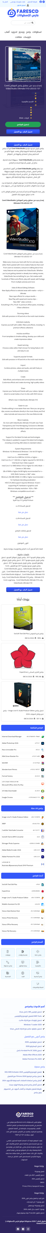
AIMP (4, 823)
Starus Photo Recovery (10, 917)
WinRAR (5, 762)
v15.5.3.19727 (35, 769)
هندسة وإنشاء (23, 955)
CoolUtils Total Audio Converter (12, 830)
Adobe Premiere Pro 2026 (11, 856)
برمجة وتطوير (23, 965)
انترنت (23, 976)
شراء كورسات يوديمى (17, 1)
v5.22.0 (37, 776)
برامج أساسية (38, 976)
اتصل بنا (5, 1)
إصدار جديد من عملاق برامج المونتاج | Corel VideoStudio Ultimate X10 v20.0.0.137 (23, 87)
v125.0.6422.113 (34, 797)
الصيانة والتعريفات (38, 987)
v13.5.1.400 (36, 756)
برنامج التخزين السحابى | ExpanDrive (32, 672)
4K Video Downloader (9, 790)
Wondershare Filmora (9, 769)
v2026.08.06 (36, 891)
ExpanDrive (6, 890)
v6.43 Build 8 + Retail (33, 736)
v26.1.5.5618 (35, 897)
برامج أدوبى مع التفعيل (34, 1036)
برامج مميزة (39, 1067)
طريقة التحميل (32, 1)
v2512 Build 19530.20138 (10, 781)
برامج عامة (38, 955)
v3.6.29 (37, 904)
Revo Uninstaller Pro (9, 749)
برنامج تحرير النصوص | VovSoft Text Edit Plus (29, 633)
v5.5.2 (38, 749)
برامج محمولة (8, 965)
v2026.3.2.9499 (35, 843)
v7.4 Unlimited (35, 930)
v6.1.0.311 (36, 830)
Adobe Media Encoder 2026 (11, 850)
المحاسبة (8, 976)
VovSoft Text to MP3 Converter (12, 836)
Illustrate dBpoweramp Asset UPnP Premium (17, 865)
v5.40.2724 (36, 823)
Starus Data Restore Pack (11, 911)
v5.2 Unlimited (35, 911)
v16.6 (38, 884)
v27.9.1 (37, 743)
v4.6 (38, 836)
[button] (37, 32)
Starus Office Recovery (10, 924)
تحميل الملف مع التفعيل (23, 131)
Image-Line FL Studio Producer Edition (15, 897)
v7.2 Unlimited (35, 917)
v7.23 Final (36, 762)
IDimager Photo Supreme (10, 843)
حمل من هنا (23, 512)
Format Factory (7, 776)
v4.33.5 (37, 790)
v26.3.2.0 (37, 850)
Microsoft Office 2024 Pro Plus (12, 784)
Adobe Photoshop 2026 (10, 743)
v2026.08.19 (6, 862)
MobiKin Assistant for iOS (11, 904)
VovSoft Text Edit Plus (9, 884)
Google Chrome (7, 797)
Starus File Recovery (9, 931)
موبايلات (7, 955)
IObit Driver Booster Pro (10, 756)
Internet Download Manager (12, 736)
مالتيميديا (38, 965)
